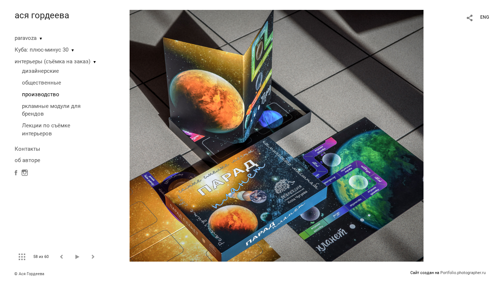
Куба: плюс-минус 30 (41, 49)
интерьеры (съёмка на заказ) (52, 61)
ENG (484, 17)
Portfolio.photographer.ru (463, 272)
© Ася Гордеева (29, 273)
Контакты (27, 149)
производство (40, 94)
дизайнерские (40, 71)
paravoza (26, 38)
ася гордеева (42, 15)
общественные (41, 82)
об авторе (27, 160)
